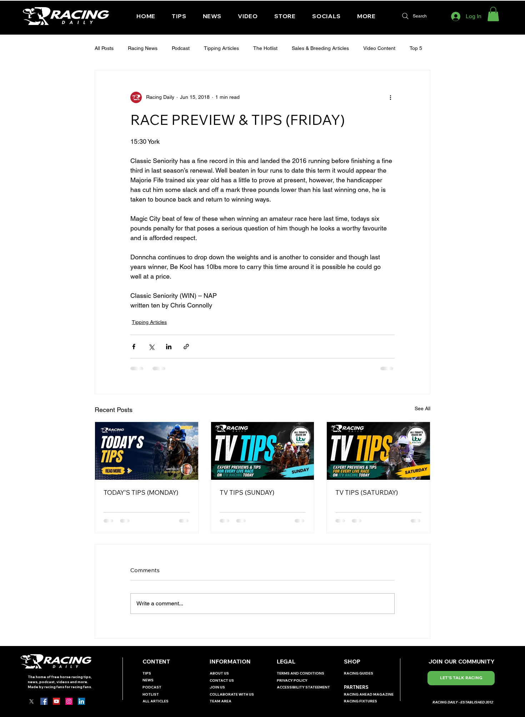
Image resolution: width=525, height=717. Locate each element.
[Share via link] (186, 346)
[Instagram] (68, 701)
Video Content (379, 48)
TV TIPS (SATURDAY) (366, 492)
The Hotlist (265, 48)
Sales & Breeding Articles (320, 48)
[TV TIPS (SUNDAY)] (262, 451)
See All (422, 408)
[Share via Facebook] (133, 346)
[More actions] (390, 97)
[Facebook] (44, 701)
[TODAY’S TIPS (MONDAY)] (146, 451)
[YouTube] (56, 701)
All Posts (104, 48)
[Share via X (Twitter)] (151, 346)
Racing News (143, 48)
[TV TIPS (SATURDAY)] (378, 451)
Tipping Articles (221, 48)
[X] (31, 701)
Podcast (181, 48)
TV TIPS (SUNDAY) (247, 492)
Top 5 (416, 48)
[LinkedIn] (81, 701)
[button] (326, 16)
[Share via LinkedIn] (168, 346)
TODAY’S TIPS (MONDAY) (141, 492)
